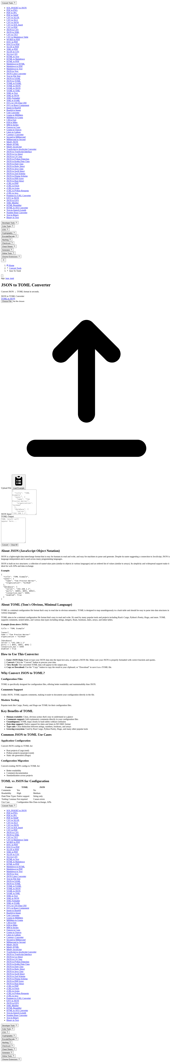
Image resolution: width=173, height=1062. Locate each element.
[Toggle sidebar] (3, 260)
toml (12, 278)
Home (11, 265)
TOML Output (7, 516)
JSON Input (6, 514)
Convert (5, 545)
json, (8, 278)
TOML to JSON (8, 298)
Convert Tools (15, 268)
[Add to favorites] (2, 275)
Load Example (18, 488)
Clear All (14, 545)
